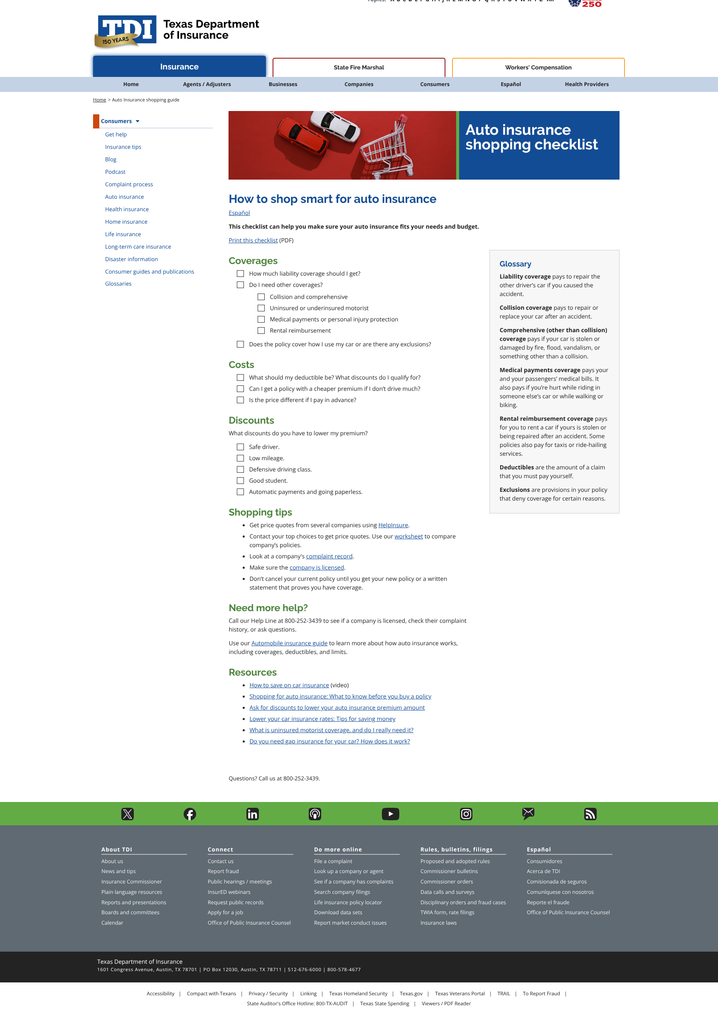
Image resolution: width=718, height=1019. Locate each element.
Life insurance (123, 234)
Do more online (338, 850)
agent (377, 871)
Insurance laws (438, 922)
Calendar (112, 922)
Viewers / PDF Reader (446, 1003)
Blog (110, 159)
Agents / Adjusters (207, 84)
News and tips (118, 871)
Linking (308, 993)
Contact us (221, 861)
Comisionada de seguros (557, 881)
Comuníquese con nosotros (560, 892)
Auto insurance (124, 196)
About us (112, 861)
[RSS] (590, 818)
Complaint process (129, 184)
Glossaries (118, 283)
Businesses (283, 84)
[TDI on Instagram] (466, 818)
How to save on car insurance (289, 685)
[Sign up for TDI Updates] (528, 818)
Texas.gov (411, 993)
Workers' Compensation (538, 67)
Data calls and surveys (447, 892)
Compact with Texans (211, 993)
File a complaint (333, 861)
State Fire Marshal (359, 67)
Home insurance (126, 221)
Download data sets (338, 912)
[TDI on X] (127, 818)
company (350, 871)
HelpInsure (393, 525)
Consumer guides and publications (149, 271)
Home (131, 84)
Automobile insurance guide (289, 643)
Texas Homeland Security (358, 993)
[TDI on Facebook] (190, 818)
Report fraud (223, 871)
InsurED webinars (229, 892)
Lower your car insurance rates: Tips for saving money (322, 719)
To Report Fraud (542, 993)
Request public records (236, 902)
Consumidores (544, 861)
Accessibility (160, 993)
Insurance (179, 67)
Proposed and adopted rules (455, 861)
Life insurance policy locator (348, 902)
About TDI (117, 850)
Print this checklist (253, 240)
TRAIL (503, 993)
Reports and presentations (133, 902)
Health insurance (127, 209)
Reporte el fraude (548, 902)
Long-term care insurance (138, 246)
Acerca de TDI (543, 871)
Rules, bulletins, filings (456, 850)
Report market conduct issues (350, 922)
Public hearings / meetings (240, 881)
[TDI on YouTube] (391, 818)
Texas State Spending (384, 1003)
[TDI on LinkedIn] (252, 818)
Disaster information (131, 259)
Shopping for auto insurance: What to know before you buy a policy (340, 697)
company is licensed (317, 568)
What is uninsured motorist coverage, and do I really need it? (331, 730)
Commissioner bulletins (449, 871)
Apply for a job (225, 912)
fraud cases (492, 902)
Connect (221, 850)
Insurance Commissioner (131, 881)
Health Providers (587, 84)
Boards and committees (130, 912)
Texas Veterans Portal (460, 993)
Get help (116, 134)
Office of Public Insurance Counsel (249, 922)
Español (511, 84)
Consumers (435, 84)
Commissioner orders (446, 881)
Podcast (115, 171)
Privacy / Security (268, 993)
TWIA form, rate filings (447, 912)
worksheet (409, 536)
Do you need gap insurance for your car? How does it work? (329, 741)
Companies (359, 84)
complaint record (329, 556)
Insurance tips (123, 147)
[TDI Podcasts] (315, 818)
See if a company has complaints (353, 881)
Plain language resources (131, 892)
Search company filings (342, 892)
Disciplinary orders (443, 902)
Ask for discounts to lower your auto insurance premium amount (337, 708)
